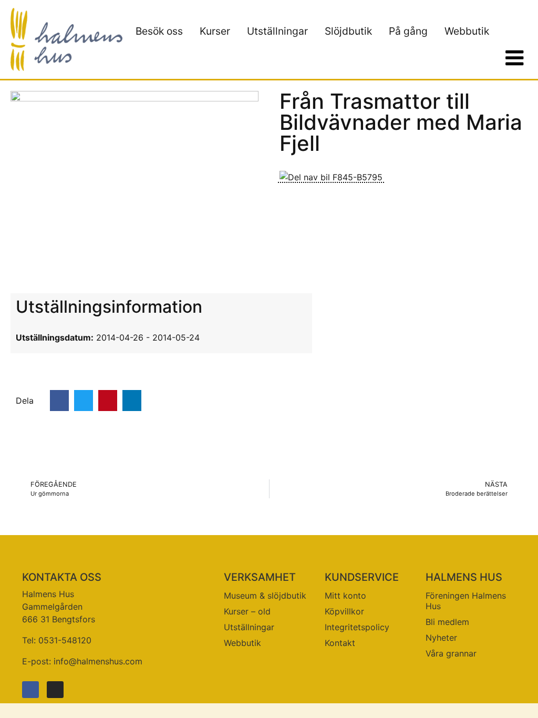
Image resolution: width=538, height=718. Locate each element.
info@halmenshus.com (98, 661)
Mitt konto (345, 595)
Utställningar (277, 31)
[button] (59, 400)
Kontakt (340, 643)
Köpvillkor (344, 611)
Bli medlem (447, 622)
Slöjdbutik (348, 31)
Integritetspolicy (357, 627)
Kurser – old (247, 611)
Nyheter (441, 637)
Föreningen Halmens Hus (466, 600)
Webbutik (466, 31)
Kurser (215, 31)
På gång (408, 31)
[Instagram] (55, 689)
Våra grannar (451, 653)
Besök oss (159, 31)
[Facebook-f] (30, 689)
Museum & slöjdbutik (265, 595)
